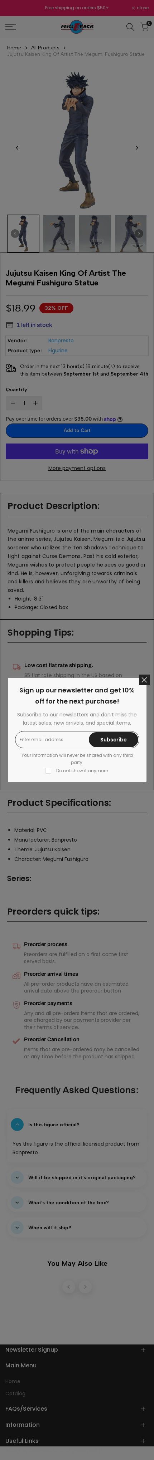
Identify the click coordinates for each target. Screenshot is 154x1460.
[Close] (144, 680)
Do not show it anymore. (82, 771)
